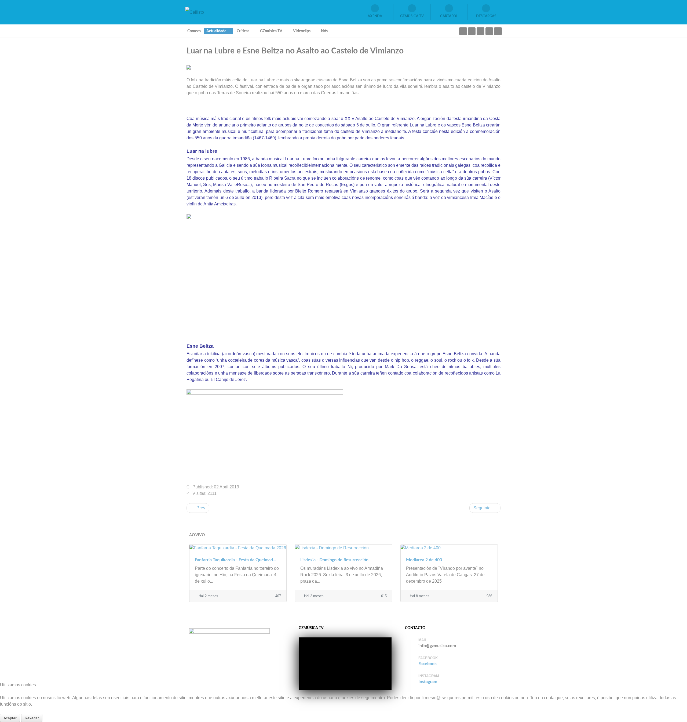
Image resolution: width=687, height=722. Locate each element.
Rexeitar (32, 718)
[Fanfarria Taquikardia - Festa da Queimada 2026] (237, 547)
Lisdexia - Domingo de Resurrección (334, 560)
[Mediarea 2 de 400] (449, 547)
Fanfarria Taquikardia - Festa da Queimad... (235, 560)
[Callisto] (194, 12)
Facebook (427, 664)
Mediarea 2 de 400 (424, 560)
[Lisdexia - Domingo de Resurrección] (343, 547)
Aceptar (10, 718)
